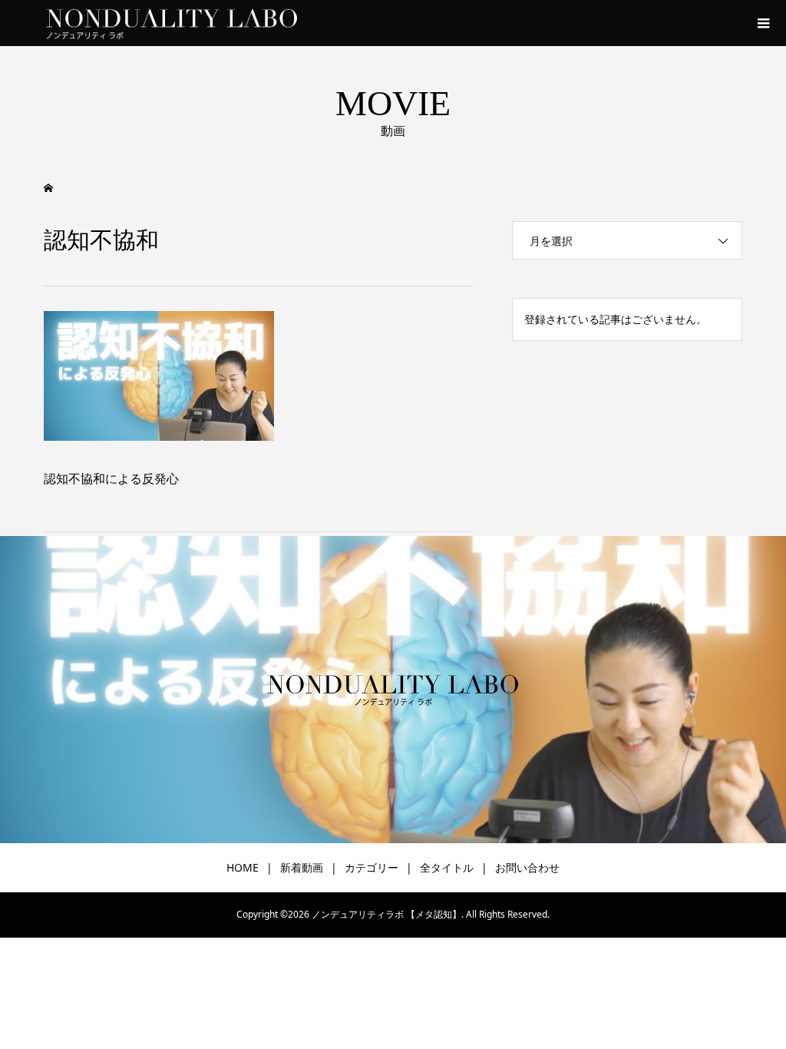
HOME (242, 867)
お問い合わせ (527, 867)
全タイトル (447, 867)
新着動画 (301, 867)
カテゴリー (371, 867)
